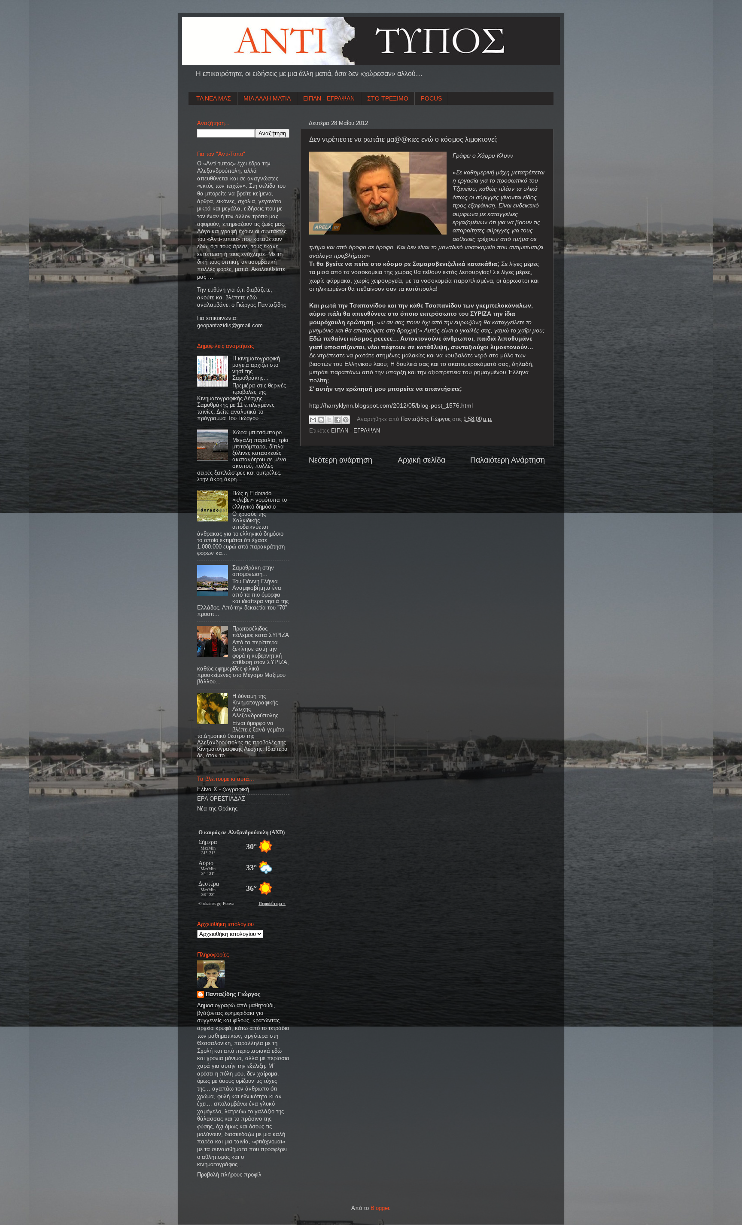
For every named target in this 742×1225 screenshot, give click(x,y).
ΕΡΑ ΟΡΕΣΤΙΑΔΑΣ (221, 799)
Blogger (380, 1208)
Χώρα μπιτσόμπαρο (257, 433)
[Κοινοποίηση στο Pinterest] (345, 419)
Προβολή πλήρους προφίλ (229, 1175)
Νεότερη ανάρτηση (340, 460)
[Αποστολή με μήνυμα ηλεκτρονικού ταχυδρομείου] (313, 419)
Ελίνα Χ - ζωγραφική (223, 789)
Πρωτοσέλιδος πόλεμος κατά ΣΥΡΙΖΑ (260, 632)
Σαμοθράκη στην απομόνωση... (253, 571)
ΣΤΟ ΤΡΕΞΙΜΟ (387, 98)
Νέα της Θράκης (217, 809)
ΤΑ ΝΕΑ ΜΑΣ (213, 98)
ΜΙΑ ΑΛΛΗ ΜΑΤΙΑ (267, 98)
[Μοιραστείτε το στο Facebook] (337, 419)
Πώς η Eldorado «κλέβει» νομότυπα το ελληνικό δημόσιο (259, 500)
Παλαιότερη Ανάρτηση (507, 460)
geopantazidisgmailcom (230, 326)
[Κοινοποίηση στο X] (329, 419)
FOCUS (431, 98)
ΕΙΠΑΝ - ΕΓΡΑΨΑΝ (329, 98)
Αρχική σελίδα (421, 460)
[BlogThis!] (321, 419)
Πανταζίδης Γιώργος (426, 419)
